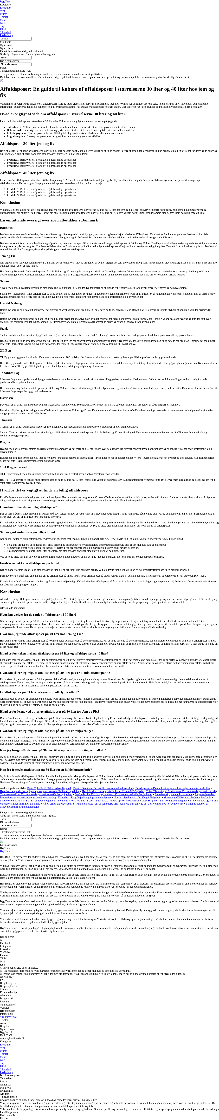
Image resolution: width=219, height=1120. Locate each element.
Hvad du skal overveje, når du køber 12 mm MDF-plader (113, 791)
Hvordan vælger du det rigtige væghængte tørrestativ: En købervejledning (40, 791)
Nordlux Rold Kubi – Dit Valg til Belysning (137, 797)
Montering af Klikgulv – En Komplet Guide (187, 797)
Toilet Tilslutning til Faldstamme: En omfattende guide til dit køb (181, 791)
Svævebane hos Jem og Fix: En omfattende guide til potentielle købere (38, 800)
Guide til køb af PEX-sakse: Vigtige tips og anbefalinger (108, 800)
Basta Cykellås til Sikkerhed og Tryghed (49, 788)
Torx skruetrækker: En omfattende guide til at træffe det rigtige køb (36, 794)
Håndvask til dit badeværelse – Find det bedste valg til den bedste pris (80, 803)
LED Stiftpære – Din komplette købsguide (164, 800)
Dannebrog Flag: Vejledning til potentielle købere (84, 797)
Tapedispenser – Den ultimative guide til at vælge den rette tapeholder (172, 788)
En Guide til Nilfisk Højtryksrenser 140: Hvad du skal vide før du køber (113, 794)
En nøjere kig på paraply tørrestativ (173, 794)
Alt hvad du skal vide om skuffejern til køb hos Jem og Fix (151, 803)
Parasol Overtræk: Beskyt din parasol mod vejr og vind (103, 788)
